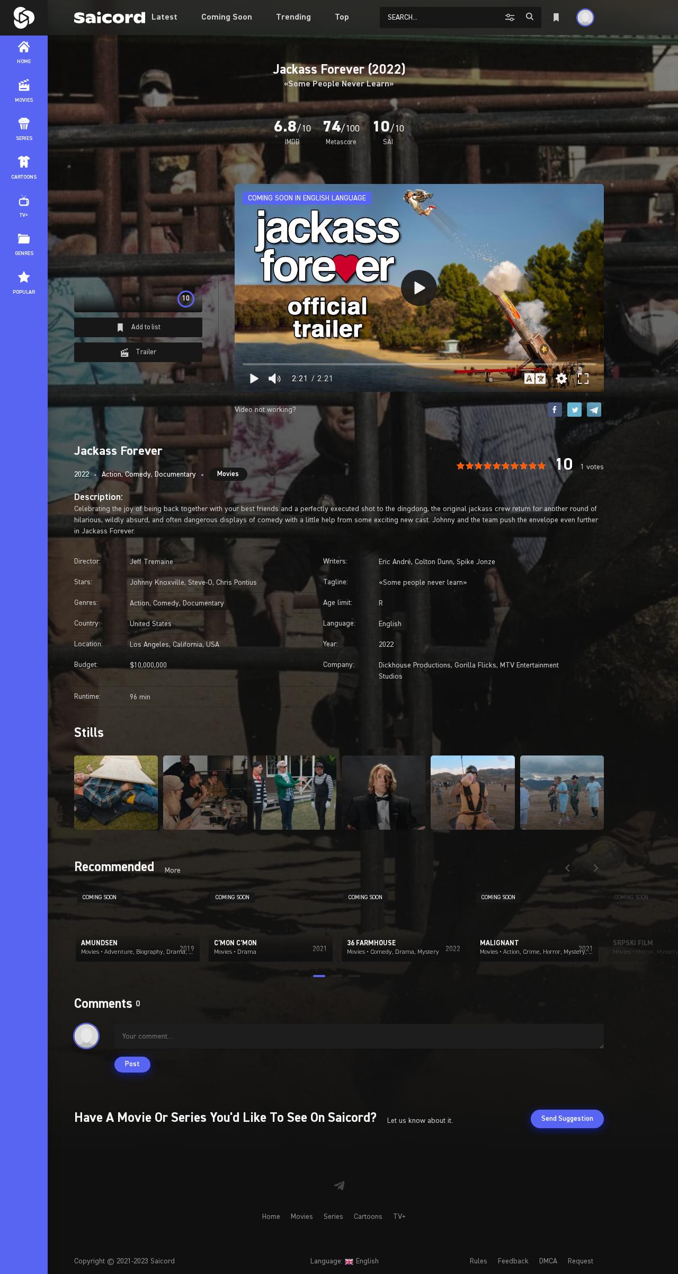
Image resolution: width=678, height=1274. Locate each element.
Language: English (344, 1261)
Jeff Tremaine (151, 562)
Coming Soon (226, 17)
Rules (478, 1261)
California (187, 644)
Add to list (145, 327)
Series (333, 1216)
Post (132, 1064)
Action (111, 474)
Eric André (395, 562)
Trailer (145, 352)
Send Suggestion (567, 1118)
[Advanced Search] (511, 17)
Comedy (138, 474)
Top (342, 17)
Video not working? (265, 410)
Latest (164, 17)
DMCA (548, 1261)
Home (271, 1216)
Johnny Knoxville (157, 582)
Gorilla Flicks (475, 665)
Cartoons (368, 1216)
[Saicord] (24, 18)
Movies (228, 474)
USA (212, 644)
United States (151, 624)
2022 (81, 474)
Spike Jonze (476, 562)
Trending (293, 17)
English (390, 624)
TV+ (399, 1216)
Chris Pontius (236, 582)
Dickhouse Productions (415, 665)
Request (580, 1261)
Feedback (513, 1261)
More (173, 870)
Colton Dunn (434, 562)
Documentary (175, 474)
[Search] (530, 16)
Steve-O (200, 582)
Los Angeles (149, 644)
